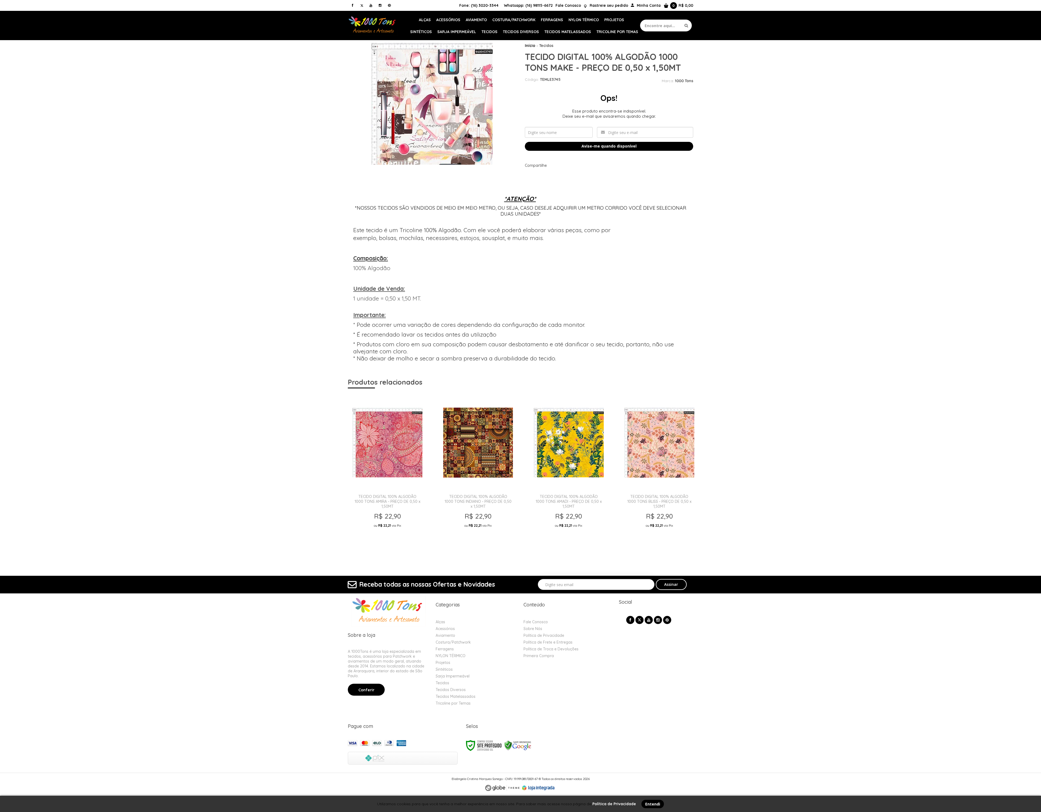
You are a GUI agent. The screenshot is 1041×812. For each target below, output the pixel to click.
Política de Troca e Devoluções (551, 649)
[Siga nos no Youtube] (371, 5)
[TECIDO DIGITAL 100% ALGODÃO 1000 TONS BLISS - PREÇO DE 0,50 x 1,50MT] (659, 473)
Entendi (652, 804)
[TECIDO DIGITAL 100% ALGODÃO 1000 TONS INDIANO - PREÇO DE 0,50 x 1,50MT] (478, 473)
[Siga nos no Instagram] (380, 5)
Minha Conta (649, 5)
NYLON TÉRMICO (450, 655)
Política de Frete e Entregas (548, 642)
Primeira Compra (538, 655)
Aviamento (445, 635)
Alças (440, 621)
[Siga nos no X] (362, 5)
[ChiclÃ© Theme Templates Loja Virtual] (502, 788)
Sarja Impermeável (453, 676)
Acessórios (445, 628)
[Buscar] (686, 25)
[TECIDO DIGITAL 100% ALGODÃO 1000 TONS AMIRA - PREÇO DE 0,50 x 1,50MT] (387, 473)
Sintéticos (444, 669)
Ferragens (445, 649)
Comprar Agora (388, 542)
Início (530, 45)
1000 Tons (684, 80)
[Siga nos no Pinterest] (389, 5)
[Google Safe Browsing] (517, 745)
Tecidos (546, 45)
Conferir (366, 690)
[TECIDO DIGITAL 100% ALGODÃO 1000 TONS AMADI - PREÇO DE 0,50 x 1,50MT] (568, 473)
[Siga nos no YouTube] (649, 620)
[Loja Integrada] (538, 787)
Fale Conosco (568, 5)
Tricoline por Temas (453, 703)
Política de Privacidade (543, 635)
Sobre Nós (532, 628)
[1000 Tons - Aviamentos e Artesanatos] (373, 25)
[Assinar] (671, 584)
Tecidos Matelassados (455, 696)
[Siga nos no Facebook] (352, 5)
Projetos (443, 662)
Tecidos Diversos (451, 689)
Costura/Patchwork (453, 642)
